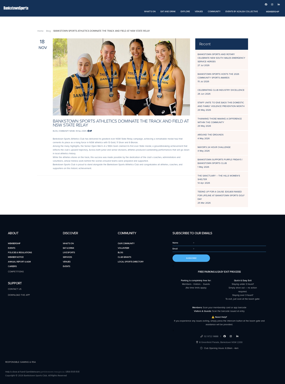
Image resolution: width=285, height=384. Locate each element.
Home (40, 30)
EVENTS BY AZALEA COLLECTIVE (241, 11)
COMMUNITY (214, 11)
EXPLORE (185, 11)
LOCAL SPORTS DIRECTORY (131, 261)
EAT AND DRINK (168, 11)
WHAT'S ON (150, 11)
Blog (48, 30)
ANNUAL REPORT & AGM (19, 261)
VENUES (199, 11)
